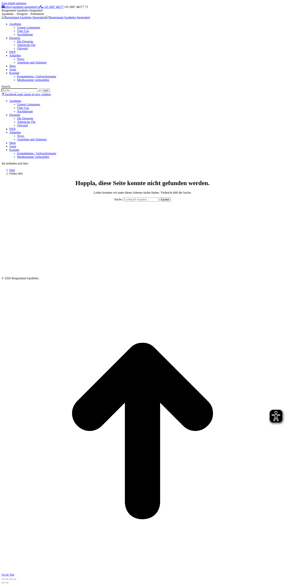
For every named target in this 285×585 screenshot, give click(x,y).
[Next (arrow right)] (7, 582)
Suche (118, 199)
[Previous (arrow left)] (3, 582)
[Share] (7, 579)
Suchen (165, 199)
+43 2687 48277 (53, 7)
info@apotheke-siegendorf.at (22, 7)
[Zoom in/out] (14, 579)
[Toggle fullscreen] (10, 579)
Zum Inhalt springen (14, 3)
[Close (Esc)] (3, 579)
